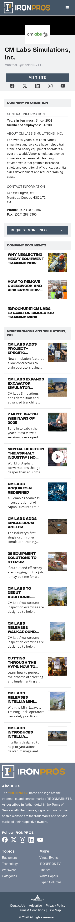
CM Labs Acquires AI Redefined (20, 488)
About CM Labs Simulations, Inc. (35, 133)
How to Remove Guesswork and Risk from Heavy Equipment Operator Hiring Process (25, 286)
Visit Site (37, 77)
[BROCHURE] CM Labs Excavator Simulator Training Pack (31, 313)
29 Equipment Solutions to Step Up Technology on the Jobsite (24, 558)
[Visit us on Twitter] (24, 85)
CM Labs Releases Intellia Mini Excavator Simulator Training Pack (23, 698)
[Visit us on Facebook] (12, 85)
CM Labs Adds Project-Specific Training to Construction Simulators (23, 349)
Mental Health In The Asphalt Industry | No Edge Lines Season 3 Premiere (26, 453)
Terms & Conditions (31, 910)
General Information (26, 114)
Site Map (55, 910)
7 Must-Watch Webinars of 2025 (23, 418)
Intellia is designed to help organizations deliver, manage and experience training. (23, 746)
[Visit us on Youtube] (63, 85)
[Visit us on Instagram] (50, 85)
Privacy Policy (55, 905)
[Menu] (67, 8)
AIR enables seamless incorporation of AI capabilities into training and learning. (26, 502)
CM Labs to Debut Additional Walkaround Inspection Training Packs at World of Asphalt (24, 593)
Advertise (35, 905)
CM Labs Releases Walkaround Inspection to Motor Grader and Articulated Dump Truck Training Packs (24, 628)
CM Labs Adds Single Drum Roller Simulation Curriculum (22, 523)
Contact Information (26, 186)
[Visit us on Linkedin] (37, 85)
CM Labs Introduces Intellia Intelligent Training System (25, 732)
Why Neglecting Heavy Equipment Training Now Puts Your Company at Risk (26, 259)
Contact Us (17, 905)
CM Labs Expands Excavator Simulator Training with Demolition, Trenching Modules (26, 384)
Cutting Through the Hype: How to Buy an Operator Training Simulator (22, 663)
